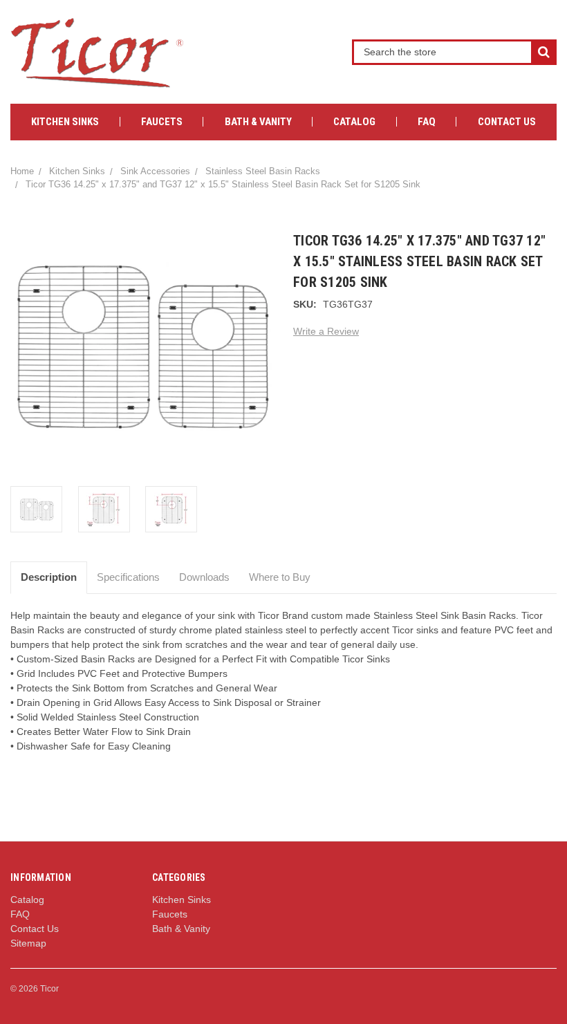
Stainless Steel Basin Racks (262, 171)
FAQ (427, 121)
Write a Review (326, 331)
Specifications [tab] (128, 577)
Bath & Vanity (258, 121)
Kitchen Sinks (65, 121)
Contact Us (507, 121)
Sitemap (28, 943)
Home (22, 171)
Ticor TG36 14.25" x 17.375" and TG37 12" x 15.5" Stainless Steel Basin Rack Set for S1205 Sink (223, 184)
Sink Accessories (155, 171)
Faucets (162, 121)
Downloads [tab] (204, 577)
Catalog (354, 121)
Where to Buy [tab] (279, 577)
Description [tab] (49, 577)
